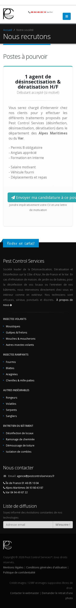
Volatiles (11, 403)
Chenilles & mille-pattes (20, 380)
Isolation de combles (18, 451)
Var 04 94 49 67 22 (16, 492)
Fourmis (11, 362)
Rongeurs (11, 397)
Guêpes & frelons (16, 332)
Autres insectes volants (20, 344)
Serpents (11, 409)
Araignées (12, 374)
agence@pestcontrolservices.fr (35, 476)
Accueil (7, 30)
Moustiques (13, 326)
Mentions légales (13, 567)
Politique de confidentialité (19, 572)
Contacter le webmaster (24, 593)
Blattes (10, 368)
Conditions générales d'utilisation (46, 567)
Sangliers (11, 416)
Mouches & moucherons (20, 338)
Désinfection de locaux (19, 433)
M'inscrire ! (63, 525)
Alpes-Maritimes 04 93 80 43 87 (24, 487)
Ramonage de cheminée (20, 439)
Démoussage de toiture (20, 445)
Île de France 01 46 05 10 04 (22, 483)
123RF (31, 582)
